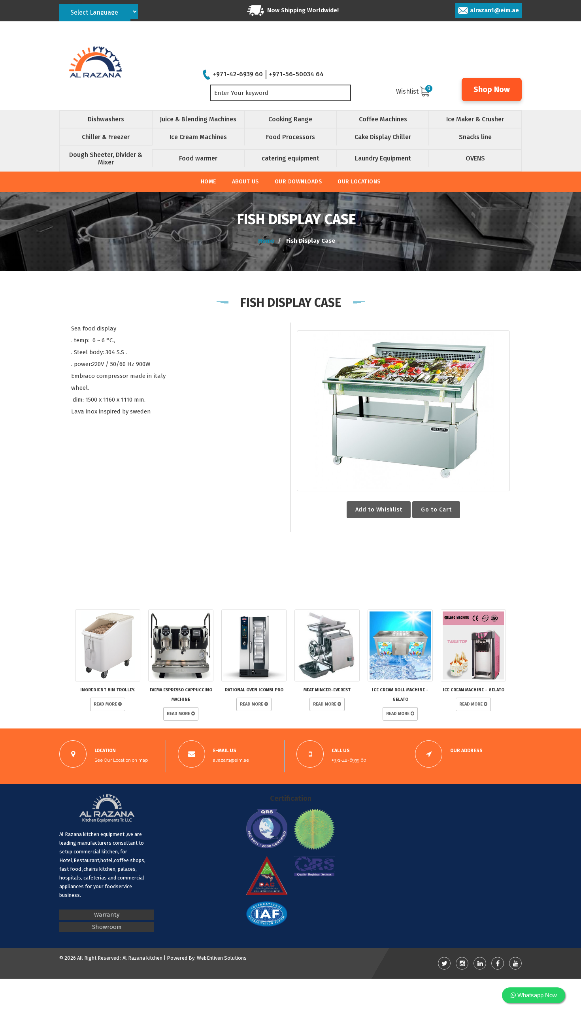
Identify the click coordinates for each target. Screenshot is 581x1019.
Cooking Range (290, 119)
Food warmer (198, 158)
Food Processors (290, 137)
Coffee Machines (383, 119)
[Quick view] (403, 410)
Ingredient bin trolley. (107, 690)
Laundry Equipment (383, 158)
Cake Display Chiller (383, 137)
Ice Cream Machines (198, 137)
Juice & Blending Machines (198, 119)
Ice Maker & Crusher (475, 119)
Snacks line (475, 137)
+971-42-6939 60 (238, 74)
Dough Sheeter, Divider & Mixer (105, 158)
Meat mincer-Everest (327, 690)
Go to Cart (436, 509)
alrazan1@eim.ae (494, 10)
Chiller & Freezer (106, 137)
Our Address (466, 750)
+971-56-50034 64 (296, 74)
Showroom (107, 926)
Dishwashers (106, 119)
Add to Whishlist (378, 509)
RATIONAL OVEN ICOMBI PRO (254, 690)
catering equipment (290, 158)
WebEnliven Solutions (222, 958)
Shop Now (491, 89)
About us (245, 181)
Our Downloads (298, 181)
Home (208, 181)
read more (106, 704)
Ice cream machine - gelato (473, 690)
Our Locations (359, 181)
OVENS (475, 158)
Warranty (106, 914)
